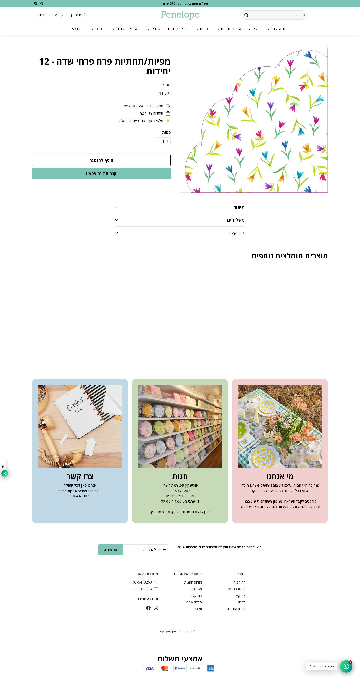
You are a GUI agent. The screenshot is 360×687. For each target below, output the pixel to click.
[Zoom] (254, 119)
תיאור (239, 207)
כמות (166, 132)
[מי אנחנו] (280, 426)
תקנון (242, 602)
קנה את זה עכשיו (101, 173)
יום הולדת (278, 29)
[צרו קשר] (80, 426)
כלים (203, 29)
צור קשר (236, 233)
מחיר (166, 84)
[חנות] (180, 426)
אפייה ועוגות (126, 29)
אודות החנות (237, 589)
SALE (77, 29)
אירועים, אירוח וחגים (239, 29)
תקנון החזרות (236, 609)
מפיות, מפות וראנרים (168, 29)
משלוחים (236, 220)
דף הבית (240, 582)
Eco (98, 29)
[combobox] (273, 15)
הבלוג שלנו (194, 602)
